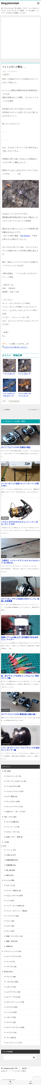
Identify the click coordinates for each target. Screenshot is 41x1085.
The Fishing (25, 236)
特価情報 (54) (11, 865)
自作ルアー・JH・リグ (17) (15, 811)
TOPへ (31, 1083)
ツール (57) (10, 900)
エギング (5, 74)
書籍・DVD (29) (11, 941)
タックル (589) (9, 880)
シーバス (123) (11, 1012)
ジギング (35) (11, 1017)
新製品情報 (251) (12, 860)
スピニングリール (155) (14, 895)
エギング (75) (11, 987)
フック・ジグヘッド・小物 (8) (16, 911)
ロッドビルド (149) (13, 801)
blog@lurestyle (10, 3)
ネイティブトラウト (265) (15, 1027)
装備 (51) (9, 946)
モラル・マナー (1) (12, 832)
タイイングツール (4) (13, 956)
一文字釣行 (6, 409)
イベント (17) (11, 850)
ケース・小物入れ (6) (13, 890)
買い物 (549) (10, 870)
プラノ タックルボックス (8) (16, 781)
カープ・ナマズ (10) (13, 997)
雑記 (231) (10, 875)
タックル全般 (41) (12, 822)
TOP (10, 1068)
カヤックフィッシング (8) (15, 1002)
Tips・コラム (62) (10, 817)
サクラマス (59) (11, 1007)
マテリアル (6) (11, 966)
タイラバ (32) (11, 1022)
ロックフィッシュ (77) (14, 1043)
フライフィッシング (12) (12, 951)
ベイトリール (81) (12, 916)
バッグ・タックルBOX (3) (15, 906)
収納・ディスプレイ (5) (14, 936)
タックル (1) (10, 961)
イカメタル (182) (12, 982)
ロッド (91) (10, 931)
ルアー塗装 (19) (11, 796)
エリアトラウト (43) (13, 992)
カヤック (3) (10, 885)
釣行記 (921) (8, 971)
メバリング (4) (11, 1032)
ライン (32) (10, 921)
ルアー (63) (10, 926)
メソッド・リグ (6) (12, 827)
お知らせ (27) (11, 855)
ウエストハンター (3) (13, 776)
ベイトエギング (14, 401)
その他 (6, 842)
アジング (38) (11, 977)
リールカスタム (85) (13, 786)
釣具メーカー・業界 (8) (14, 837)
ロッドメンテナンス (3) (14, 806)
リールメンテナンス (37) (14, 791)
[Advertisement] (20, 38)
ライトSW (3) (11, 1037)
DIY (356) (7, 771)
